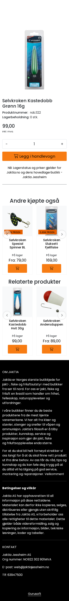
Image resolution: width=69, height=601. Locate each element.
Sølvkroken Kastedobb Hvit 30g (17, 324)
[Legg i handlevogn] (17, 268)
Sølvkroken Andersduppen (51, 323)
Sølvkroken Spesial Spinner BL (17, 244)
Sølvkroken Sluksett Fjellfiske (51, 244)
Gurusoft (34, 594)
